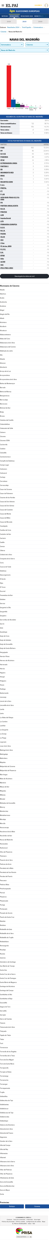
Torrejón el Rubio (5, 1072)
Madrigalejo (4, 754)
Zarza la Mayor (5, 1190)
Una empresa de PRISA (23, 1231)
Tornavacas (4, 1047)
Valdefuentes (4, 1104)
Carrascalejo (4, 485)
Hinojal (2, 677)
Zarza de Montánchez (7, 1186)
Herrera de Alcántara (7, 660)
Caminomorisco (5, 457)
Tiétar (2, 1039)
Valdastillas (3, 1096)
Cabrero (2, 432)
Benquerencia (4, 396)
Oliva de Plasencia (6, 852)
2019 (9, 22)
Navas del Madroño (6, 840)
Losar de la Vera (5, 746)
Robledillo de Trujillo (6, 937)
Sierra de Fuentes (6, 1019)
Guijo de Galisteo (5, 640)
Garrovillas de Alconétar (8, 620)
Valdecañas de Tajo (6, 1100)
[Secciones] (3, 5)
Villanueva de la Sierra (7, 1161)
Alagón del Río (5, 314)
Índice (29, 1223)
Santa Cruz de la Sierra (7, 974)
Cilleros (2, 550)
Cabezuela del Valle (6, 428)
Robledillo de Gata (6, 929)
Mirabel (2, 799)
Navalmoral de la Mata (7, 832)
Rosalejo (3, 950)
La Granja (3, 734)
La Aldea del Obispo (6, 717)
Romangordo (4, 946)
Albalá (2, 318)
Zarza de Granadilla (6, 1182)
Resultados (14, 16)
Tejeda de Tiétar (5, 1035)
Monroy (2, 807)
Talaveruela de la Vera (7, 1027)
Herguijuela (4, 652)
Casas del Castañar (6, 510)
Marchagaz (3, 774)
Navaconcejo (4, 827)
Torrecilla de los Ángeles (8, 1051)
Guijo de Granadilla (6, 644)
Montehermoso (5, 815)
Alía (1, 355)
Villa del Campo (5, 1145)
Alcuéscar (3, 330)
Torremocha (4, 1080)
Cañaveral (3, 473)
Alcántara (3, 322)
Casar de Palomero (6, 493)
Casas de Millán (5, 518)
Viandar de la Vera (6, 1141)
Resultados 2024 (27, 16)
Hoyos (2, 685)
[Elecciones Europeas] (24, 11)
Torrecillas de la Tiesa (7, 1056)
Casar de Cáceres (6, 489)
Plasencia (3, 897)
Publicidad (30, 1219)
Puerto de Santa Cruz (7, 917)
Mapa (43, 1221)
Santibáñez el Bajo (6, 999)
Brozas (2, 416)
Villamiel (3, 1157)
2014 (24, 22)
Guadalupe (3, 632)
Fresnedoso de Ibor (6, 595)
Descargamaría (5, 575)
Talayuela (3, 1031)
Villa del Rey (4, 1149)
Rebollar (3, 921)
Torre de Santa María (7, 1064)
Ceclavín (3, 538)
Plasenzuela (4, 901)
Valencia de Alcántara (7, 1125)
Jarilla (2, 709)
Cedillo (2, 542)
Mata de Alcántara (6, 779)
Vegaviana (3, 1137)
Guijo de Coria (4, 636)
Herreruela (3, 664)
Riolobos (3, 925)
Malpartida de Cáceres (7, 766)
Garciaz (2, 603)
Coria (2, 563)
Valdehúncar (4, 1109)
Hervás (2, 669)
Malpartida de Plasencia (8, 770)
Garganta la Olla (5, 607)
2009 (40, 22)
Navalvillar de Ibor (6, 836)
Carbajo (2, 477)
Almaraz (3, 363)
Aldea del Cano (5, 339)
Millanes (2, 795)
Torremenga (4, 1076)
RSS (34, 1223)
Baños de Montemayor (7, 383)
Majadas (3, 762)
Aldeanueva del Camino (8, 347)
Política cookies (20, 1221)
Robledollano (4, 941)
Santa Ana (3, 970)
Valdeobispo (4, 1121)
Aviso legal (37, 1219)
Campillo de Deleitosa (7, 461)
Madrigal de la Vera (6, 750)
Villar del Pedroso (6, 1170)
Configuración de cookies (33, 1221)
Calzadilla (3, 453)
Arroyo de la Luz (5, 371)
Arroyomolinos (5, 375)
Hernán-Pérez (5, 656)
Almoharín (3, 367)
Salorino (3, 958)
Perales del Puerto (6, 876)
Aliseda (2, 359)
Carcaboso (3, 481)
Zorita (2, 1194)
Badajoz (12, 1206)
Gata (1, 628)
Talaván (2, 1023)
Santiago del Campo (6, 990)
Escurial (2, 591)
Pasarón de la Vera (6, 860)
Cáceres (3, 436)
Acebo (2, 298)
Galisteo (2, 599)
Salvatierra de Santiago (8, 962)
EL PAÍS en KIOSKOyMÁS (19, 1223)
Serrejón (3, 1015)
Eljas (1, 583)
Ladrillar (3, 726)
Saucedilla (3, 1003)
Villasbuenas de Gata (7, 1178)
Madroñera (3, 758)
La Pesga (3, 738)
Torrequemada (5, 1088)
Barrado (2, 387)
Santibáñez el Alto (6, 994)
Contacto (9, 1219)
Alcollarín (3, 326)
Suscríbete (38, 5)
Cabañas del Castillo (6, 420)
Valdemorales (4, 1117)
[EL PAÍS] (12, 5)
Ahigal (2, 310)
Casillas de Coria (5, 530)
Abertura (3, 294)
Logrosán (3, 742)
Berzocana (3, 404)
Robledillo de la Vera (7, 933)
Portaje (2, 905)
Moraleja (3, 819)
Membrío (3, 783)
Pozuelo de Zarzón (6, 913)
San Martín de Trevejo (7, 966)
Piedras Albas (4, 884)
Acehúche (3, 302)
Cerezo (2, 546)
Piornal (2, 893)
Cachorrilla (3, 444)
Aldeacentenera (5, 334)
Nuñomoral (3, 848)
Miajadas (3, 791)
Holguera (3, 681)
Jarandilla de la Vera (7, 705)
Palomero (3, 856)
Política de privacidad (8, 1221)
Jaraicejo (3, 697)
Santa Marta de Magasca (8, 982)
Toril (1, 1043)
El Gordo (3, 579)
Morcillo (2, 823)
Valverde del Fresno (6, 1133)
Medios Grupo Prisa (23, 1236)
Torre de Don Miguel (7, 1060)
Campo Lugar (4, 465)
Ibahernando (4, 693)
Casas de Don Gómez (7, 506)
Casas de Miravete (6, 522)
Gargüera (3, 616)
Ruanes (2, 954)
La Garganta (4, 730)
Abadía (2, 290)
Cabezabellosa (5, 424)
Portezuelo (3, 909)
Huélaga (3, 689)
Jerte (2, 713)
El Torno (2, 587)
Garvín (2, 624)
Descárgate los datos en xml (24, 276)
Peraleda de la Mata (6, 868)
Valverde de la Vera (6, 1129)
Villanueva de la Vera (7, 1166)
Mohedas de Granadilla (7, 803)
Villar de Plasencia (6, 1174)
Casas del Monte (5, 514)
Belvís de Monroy (5, 392)
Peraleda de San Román (8, 872)
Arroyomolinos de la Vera (8, 379)
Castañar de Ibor (5, 534)
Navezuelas (4, 844)
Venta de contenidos (19, 1219)
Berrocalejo (4, 400)
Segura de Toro (5, 1007)
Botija (2, 412)
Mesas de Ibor (4, 787)
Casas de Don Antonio (7, 502)
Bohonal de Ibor (5, 408)
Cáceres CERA (5, 440)
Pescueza (3, 880)
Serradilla (3, 1011)
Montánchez (4, 811)
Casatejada (3, 526)
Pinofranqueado (5, 889)
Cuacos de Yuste (5, 567)
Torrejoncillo (4, 1068)
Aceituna (3, 306)
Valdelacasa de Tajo (6, 1113)
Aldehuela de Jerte (6, 351)
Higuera (2, 673)
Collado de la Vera (6, 554)
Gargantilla (3, 612)
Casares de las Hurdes (7, 497)
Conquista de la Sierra (7, 559)
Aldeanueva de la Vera (7, 343)
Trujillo (2, 1092)
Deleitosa (3, 571)
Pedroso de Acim (5, 864)
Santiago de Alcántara (7, 986)
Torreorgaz (3, 1084)
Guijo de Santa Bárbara (7, 648)
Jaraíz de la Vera (5, 701)
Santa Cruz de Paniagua (8, 978)
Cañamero (3, 469)
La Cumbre (3, 722)
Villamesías (4, 1153)
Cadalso (2, 449)
